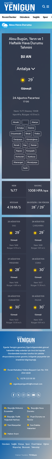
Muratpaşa (32, 162)
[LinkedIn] (28, 395)
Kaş (25, 145)
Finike (37, 134)
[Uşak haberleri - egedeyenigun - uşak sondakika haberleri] (20, 7)
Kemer (34, 145)
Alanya (35, 122)
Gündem (24, 17)
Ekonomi (26, 447)
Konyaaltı (30, 151)
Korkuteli (20, 157)
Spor (45, 17)
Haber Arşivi (13, 434)
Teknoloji (35, 447)
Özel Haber (36, 444)
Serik (25, 168)
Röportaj (17, 447)
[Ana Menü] (47, 7)
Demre (31, 128)
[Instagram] (23, 395)
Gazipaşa (17, 139)
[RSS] (38, 395)
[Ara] (43, 7)
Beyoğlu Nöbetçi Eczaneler (13, 409)
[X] (18, 395)
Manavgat (18, 162)
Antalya (20, 128)
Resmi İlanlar (9, 17)
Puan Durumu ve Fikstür (36, 418)
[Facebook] (13, 395)
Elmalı (28, 134)
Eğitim (46, 444)
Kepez (19, 151)
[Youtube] (33, 395)
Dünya (21, 444)
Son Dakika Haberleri (33, 426)
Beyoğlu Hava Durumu (35, 409)
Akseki (16, 122)
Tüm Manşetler (14, 425)
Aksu (25, 122)
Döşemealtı (16, 134)
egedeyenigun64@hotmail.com (27, 384)
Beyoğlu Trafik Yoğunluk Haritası (12, 418)
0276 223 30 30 (28, 379)
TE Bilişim (33, 455)
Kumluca (31, 157)
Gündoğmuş (31, 139)
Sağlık (36, 17)
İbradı (16, 145)
